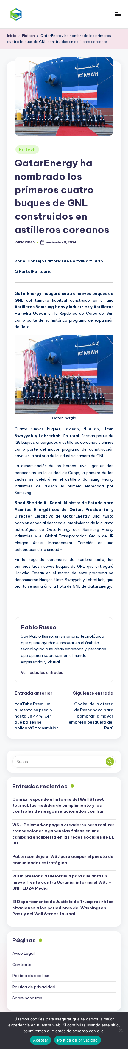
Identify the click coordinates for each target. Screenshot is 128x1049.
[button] (42, 672)
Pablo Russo (39, 627)
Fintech (27, 149)
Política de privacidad (33, 987)
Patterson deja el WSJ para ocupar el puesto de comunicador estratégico (62, 859)
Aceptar (40, 1040)
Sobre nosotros (27, 998)
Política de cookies (30, 975)
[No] (121, 1030)
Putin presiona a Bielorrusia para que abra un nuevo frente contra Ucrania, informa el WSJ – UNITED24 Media (61, 882)
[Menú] (118, 14)
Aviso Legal (23, 953)
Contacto (22, 964)
